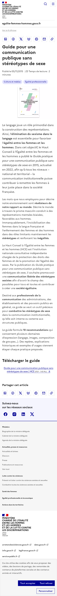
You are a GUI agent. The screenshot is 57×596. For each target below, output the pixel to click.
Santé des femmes (9, 491)
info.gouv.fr (7, 550)
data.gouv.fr (40, 544)
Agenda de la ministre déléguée (14, 440)
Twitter (21, 39)
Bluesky (29, 39)
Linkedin (5, 39)
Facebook (13, 39)
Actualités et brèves (10, 451)
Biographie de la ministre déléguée (16, 431)
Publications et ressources (12, 465)
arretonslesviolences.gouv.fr (15, 544)
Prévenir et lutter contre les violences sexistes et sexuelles (24, 480)
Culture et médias (12, 81)
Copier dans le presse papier (52, 39)
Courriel (44, 39)
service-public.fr (9, 556)
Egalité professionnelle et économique (17, 498)
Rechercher (45, 4)
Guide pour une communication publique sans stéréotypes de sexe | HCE (28, 369)
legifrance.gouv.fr (27, 550)
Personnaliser (46, 591)
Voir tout (5, 469)
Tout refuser (46, 583)
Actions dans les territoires (12, 505)
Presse (4, 460)
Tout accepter (27, 583)
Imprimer (36, 39)
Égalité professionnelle (35, 81)
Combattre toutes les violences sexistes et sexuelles (22, 485)
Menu (53, 4)
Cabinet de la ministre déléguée (14, 436)
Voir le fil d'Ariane (9, 30)
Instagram (14, 414)
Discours (5, 456)
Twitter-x (32, 414)
